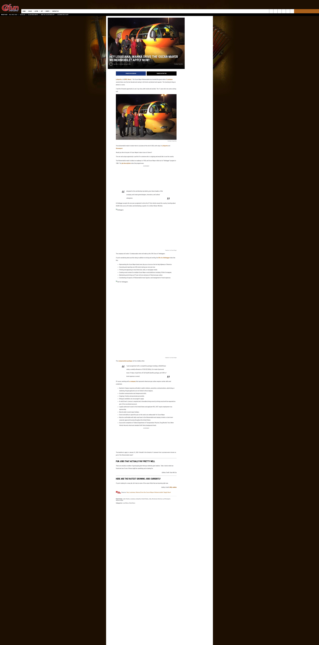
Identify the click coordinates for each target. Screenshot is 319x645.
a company (132, 381)
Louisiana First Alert (62, 14)
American (154, 499)
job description (126, 163)
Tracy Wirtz (115, 64)
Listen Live (22, 14)
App (42, 11)
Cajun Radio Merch (33, 14)
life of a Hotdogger (164, 257)
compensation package (125, 361)
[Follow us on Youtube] (288, 11)
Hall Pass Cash (13, 14)
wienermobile (119, 500)
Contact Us (55, 11)
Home (24, 11)
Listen (36, 11)
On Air (30, 11)
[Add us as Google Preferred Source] (275, 11)
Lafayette (119, 79)
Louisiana (169, 79)
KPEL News (127, 79)
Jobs (150, 499)
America (160, 499)
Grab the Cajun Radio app (48, 14)
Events (47, 11)
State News (132, 503)
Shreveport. (119, 148)
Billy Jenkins (173, 487)
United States (144, 499)
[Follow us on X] (292, 11)
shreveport (167, 499)
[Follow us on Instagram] (284, 11)
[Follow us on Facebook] (280, 11)
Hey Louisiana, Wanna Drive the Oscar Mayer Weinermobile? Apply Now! (148, 492)
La (163, 499)
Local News (126, 503)
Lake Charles (126, 499)
